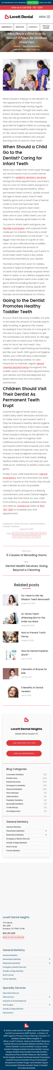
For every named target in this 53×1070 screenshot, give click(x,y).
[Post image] (12, 601)
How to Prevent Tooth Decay (33, 634)
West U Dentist (40, 1065)
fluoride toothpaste (13, 228)
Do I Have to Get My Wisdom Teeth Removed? (35, 597)
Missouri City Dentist (38, 1054)
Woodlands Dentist (26, 1068)
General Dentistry (37, 523)
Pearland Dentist (21, 1060)
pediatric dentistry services (31, 177)
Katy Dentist (25, 1052)
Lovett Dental (16, 1030)
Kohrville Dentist (39, 1052)
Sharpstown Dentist (14, 1062)
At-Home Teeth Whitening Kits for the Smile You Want (33, 617)
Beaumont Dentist (19, 1044)
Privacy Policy (23, 1035)
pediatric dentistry (39, 533)
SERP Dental (30, 1033)
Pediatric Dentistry (11, 526)
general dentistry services (22, 533)
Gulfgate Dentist (19, 1049)
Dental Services (21, 523)
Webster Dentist (25, 1065)
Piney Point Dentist (38, 1060)
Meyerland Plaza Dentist (17, 1054)
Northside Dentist (31, 1057)
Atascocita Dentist (32, 1041)
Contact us (23, 505)
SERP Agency (9, 1035)
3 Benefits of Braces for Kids (34, 671)
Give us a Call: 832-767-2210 (27, 7)
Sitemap (34, 1035)
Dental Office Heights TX (31, 1038)
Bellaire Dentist (36, 1044)
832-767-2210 (9, 933)
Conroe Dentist (26, 1046)
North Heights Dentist (12, 1057)
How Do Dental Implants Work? (34, 652)
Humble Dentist (34, 1049)
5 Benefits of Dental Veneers (32, 689)
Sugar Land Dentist (32, 1062)
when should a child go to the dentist (26, 536)
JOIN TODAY (32, 2)
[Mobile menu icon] (48, 16)
